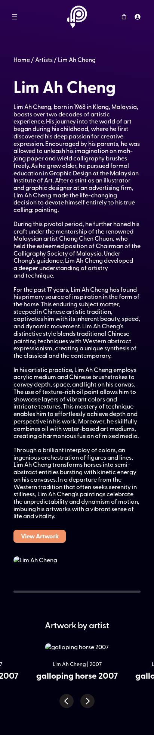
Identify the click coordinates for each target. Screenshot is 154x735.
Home (21, 59)
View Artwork (40, 536)
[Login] (137, 16)
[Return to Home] (77, 17)
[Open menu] (14, 16)
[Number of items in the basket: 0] (123, 16)
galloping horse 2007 (77, 675)
